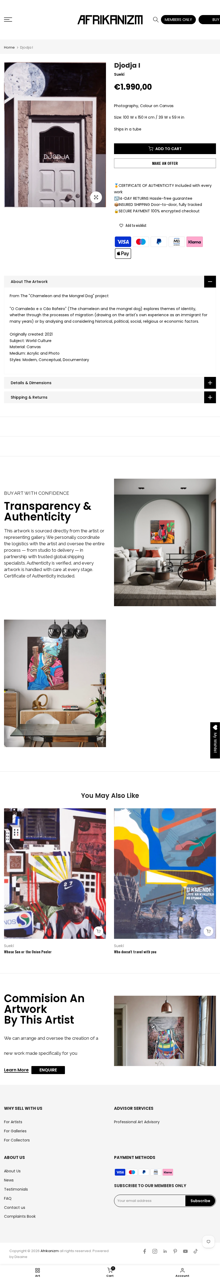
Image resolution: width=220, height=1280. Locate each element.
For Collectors (17, 1140)
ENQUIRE (48, 1070)
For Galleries (15, 1131)
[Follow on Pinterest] (175, 1251)
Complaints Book (20, 1216)
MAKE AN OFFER (165, 163)
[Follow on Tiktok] (195, 1251)
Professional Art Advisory (137, 1122)
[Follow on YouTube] (185, 1251)
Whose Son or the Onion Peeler (28, 951)
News (9, 1180)
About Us (12, 1171)
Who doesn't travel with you (135, 951)
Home (9, 47)
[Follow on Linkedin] (165, 1251)
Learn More (16, 1070)
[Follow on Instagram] (154, 1251)
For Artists (13, 1122)
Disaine (20, 1256)
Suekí (9, 945)
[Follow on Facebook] (144, 1251)
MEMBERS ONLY (178, 19)
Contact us (14, 1207)
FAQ (8, 1198)
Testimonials (16, 1189)
